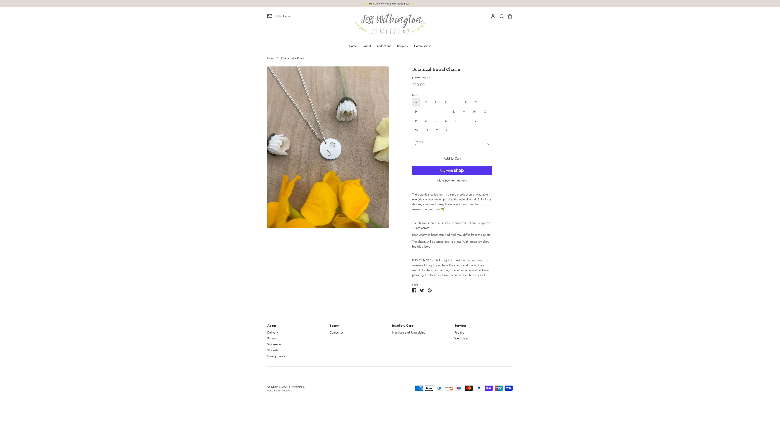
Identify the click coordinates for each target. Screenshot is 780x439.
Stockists (272, 350)
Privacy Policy (276, 356)
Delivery (272, 332)
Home (353, 46)
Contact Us (336, 332)
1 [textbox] (415, 145)
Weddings (461, 338)
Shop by (402, 46)
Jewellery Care (402, 325)
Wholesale (274, 344)
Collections (384, 46)
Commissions (422, 46)
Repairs (459, 332)
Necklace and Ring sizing (409, 332)
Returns (272, 338)
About (367, 46)
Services (460, 325)
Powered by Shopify (278, 390)
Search (334, 325)
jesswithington (421, 77)
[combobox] (452, 144)
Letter (415, 95)
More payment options (452, 180)
